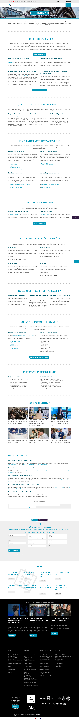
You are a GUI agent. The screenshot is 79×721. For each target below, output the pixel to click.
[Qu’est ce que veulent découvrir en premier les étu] (59, 514)
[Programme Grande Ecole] (37, 537)
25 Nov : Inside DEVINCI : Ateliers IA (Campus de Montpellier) (31, 586)
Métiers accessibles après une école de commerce (39, 357)
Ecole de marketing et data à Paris (52, 504)
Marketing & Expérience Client (45, 675)
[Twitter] (64, 1)
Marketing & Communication (45, 672)
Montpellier (18, 700)
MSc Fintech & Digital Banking (57, 116)
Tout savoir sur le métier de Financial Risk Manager (38, 442)
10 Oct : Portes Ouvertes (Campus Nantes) (29, 573)
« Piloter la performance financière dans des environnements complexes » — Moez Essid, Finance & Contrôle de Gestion (60, 422)
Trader (11, 342)
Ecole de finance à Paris (41, 504)
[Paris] (58, 535)
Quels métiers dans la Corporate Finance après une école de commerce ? (60, 442)
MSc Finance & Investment (35, 116)
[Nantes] (58, 537)
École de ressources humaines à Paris (16, 507)
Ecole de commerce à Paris (14, 504)
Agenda (32, 1)
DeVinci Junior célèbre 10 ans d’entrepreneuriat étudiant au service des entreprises (39, 620)
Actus (29, 1)
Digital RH (41, 673)
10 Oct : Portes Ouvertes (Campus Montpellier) (14, 573)
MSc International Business (29, 676)
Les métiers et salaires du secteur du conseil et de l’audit (17, 442)
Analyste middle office (14, 348)
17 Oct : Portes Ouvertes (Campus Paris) (62, 573)
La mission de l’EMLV (12, 657)
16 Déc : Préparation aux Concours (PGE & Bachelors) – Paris (46, 587)
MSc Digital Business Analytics (16, 185)
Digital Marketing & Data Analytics (46, 656)
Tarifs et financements (59, 663)
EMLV (23, 15)
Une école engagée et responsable (15, 660)
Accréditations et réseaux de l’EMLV (39, 90)
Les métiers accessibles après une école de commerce (41, 328)
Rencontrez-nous (58, 662)
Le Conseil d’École (12, 659)
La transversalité (11, 670)
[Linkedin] (66, 1)
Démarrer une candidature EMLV (39, 54)
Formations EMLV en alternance (39, 223)
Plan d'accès (36, 714)
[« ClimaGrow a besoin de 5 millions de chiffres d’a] (46, 514)
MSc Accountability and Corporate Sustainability (50, 184)
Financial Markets (13, 164)
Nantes (14, 700)
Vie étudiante (27, 15)
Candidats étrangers (59, 659)
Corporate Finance (13, 166)
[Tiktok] (60, 1)
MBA (25, 684)
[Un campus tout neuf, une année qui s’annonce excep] (32, 514)
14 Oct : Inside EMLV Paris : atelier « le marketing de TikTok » (45, 574)
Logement (57, 660)
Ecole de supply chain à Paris (30, 507)
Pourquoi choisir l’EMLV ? (13, 654)
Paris (11, 700)
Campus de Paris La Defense (41, 15)
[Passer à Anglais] (11, 1)
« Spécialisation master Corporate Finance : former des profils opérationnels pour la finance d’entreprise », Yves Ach (38, 422)
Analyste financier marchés (15, 341)
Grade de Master (11, 669)
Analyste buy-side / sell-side (15, 347)
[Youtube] (69, 1)
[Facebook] (62, 1)
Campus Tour (15, 706)
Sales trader (12, 344)
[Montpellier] (58, 536)
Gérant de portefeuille (14, 345)
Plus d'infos (11, 579)
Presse (35, 1)
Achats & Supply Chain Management (47, 654)
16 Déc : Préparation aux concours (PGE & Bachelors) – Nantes (62, 587)
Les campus (33, 15)
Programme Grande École (24, 75)
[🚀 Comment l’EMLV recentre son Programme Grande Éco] (72, 514)
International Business (44, 663)
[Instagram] (58, 1)
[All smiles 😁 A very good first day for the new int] (6, 514)
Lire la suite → (12, 635)
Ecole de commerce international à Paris (28, 504)
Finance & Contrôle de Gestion (47, 164)
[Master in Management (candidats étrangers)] (37, 538)
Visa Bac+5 (10, 672)
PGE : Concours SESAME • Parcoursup (21, 1)
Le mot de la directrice (12, 656)
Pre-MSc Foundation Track (29, 666)
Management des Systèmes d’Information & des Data (20, 184)
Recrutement (15, 708)
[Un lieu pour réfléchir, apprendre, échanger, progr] (19, 514)
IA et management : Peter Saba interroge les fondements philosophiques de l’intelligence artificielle (18, 620)
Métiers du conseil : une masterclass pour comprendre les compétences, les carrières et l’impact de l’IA (17, 422)
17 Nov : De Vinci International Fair (15, 586)
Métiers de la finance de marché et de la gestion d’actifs (23, 335)
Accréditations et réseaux (13, 662)
